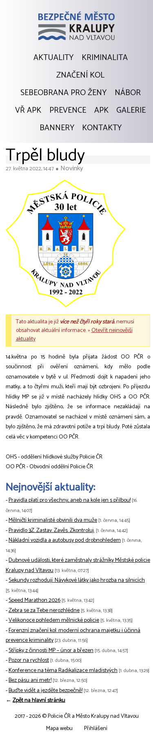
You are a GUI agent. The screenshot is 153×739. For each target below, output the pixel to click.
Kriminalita (105, 58)
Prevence (67, 111)
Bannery (57, 128)
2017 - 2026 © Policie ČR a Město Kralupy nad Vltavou (77, 716)
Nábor (128, 93)
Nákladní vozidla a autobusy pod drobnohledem (65, 540)
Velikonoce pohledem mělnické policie (54, 620)
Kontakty (102, 128)
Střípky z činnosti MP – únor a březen (51, 650)
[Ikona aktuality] (66, 246)
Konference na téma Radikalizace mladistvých (63, 670)
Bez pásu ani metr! (30, 680)
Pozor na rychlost (29, 660)
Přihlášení (95, 728)
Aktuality (53, 58)
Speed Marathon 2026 (34, 600)
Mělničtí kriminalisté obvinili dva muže (53, 520)
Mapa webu (59, 728)
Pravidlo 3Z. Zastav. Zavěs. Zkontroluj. (52, 530)
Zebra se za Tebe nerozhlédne (44, 610)
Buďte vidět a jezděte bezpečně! (45, 690)
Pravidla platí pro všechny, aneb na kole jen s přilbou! (70, 500)
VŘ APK (28, 111)
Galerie (131, 111)
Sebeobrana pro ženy (63, 93)
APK (101, 111)
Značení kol (80, 75)
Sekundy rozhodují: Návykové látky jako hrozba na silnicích (77, 580)
